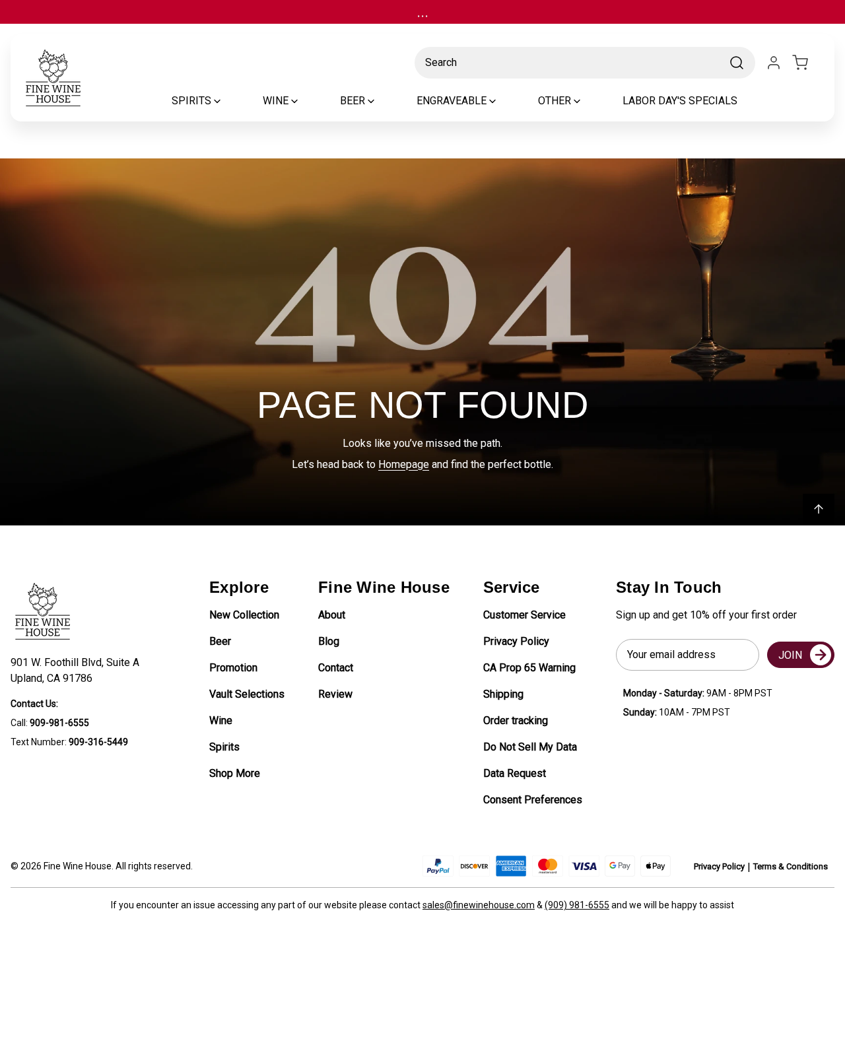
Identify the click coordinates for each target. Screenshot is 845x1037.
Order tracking (515, 720)
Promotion (233, 667)
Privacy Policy (516, 641)
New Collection (244, 615)
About (331, 615)
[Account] (774, 63)
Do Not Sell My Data (530, 747)
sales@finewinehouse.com (478, 905)
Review (335, 694)
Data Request (514, 773)
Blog (328, 641)
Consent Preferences (532, 799)
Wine (220, 720)
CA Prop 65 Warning (529, 667)
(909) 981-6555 (577, 905)
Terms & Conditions (790, 866)
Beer (220, 641)
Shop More (234, 773)
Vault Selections (247, 694)
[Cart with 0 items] (808, 63)
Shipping (503, 694)
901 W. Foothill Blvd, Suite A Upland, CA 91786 (78, 670)
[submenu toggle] (228, 101)
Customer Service (524, 615)
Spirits (224, 747)
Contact (335, 667)
